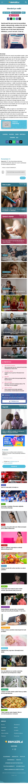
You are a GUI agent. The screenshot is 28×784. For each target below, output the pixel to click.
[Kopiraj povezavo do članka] (20, 19)
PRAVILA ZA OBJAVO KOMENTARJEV (9, 167)
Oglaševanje (6, 756)
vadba (17, 134)
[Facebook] (8, 19)
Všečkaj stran (15, 401)
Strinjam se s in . (11, 462)
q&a (17, 137)
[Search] (26, 2)
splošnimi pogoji (13, 461)
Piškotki (18, 759)
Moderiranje (10, 759)
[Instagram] (15, 749)
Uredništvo (15, 756)
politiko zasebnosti (8, 463)
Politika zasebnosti (9, 766)
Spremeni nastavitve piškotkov (14, 763)
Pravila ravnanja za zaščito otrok (14, 769)
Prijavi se (23, 177)
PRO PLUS (22, 756)
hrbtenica (22, 134)
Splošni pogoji (20, 766)
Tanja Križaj (7, 12)
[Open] (3, 2)
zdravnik (12, 137)
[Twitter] (11, 19)
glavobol (5, 134)
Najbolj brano (7, 362)
